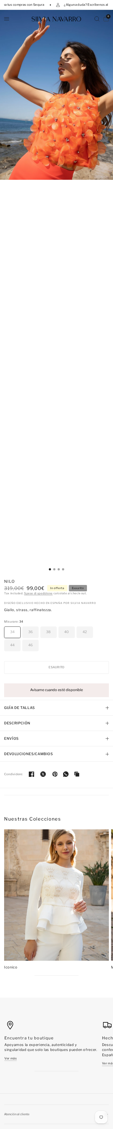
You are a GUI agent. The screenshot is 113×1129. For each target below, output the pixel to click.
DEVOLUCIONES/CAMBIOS (28, 754)
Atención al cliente (16, 1114)
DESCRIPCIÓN (17, 723)
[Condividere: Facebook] (31, 774)
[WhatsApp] (65, 774)
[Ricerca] (96, 19)
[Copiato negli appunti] (76, 774)
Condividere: (13, 774)
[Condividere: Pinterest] (54, 774)
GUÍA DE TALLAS (19, 708)
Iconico (10, 967)
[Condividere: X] (43, 774)
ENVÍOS (11, 738)
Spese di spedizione (38, 593)
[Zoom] (56, 95)
